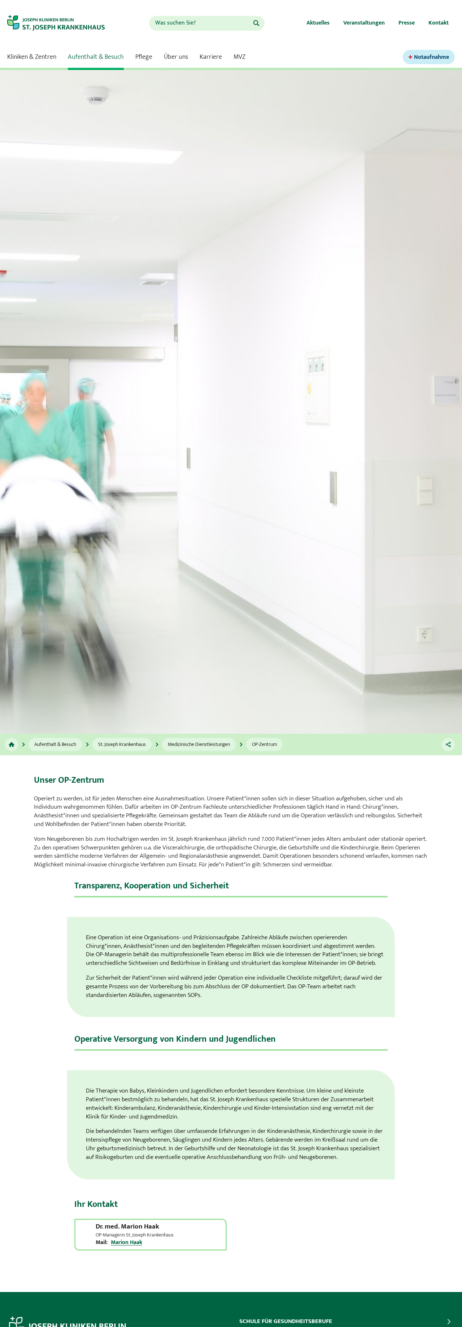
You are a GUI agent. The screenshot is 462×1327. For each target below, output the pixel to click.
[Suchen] (256, 23)
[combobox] (200, 23)
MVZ (239, 57)
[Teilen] (448, 744)
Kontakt (438, 23)
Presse (406, 23)
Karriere (211, 57)
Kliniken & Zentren (31, 57)
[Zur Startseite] (60, 23)
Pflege (143, 57)
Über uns (176, 57)
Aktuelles (318, 23)
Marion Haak (126, 1242)
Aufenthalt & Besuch (96, 57)
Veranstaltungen (364, 23)
